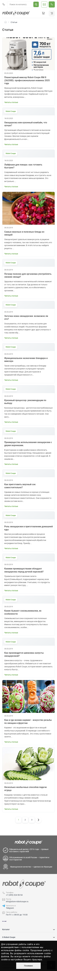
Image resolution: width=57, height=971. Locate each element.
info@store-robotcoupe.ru (17, 901)
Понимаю (28, 966)
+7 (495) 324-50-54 (14, 895)
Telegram (10, 908)
